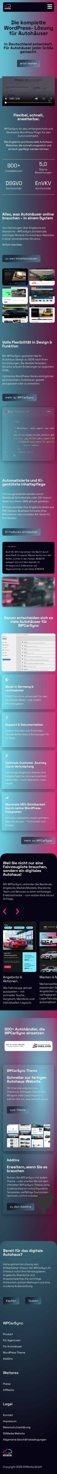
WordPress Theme (14, 1352)
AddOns (8, 1358)
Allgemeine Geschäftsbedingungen (24, 1439)
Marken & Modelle (17, 977)
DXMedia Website (14, 1433)
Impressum (10, 1421)
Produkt (8, 1334)
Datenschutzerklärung (16, 1427)
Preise (6, 1383)
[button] (4, 911)
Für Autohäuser (12, 1346)
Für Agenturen (12, 1340)
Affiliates (8, 1390)
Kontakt (8, 1415)
